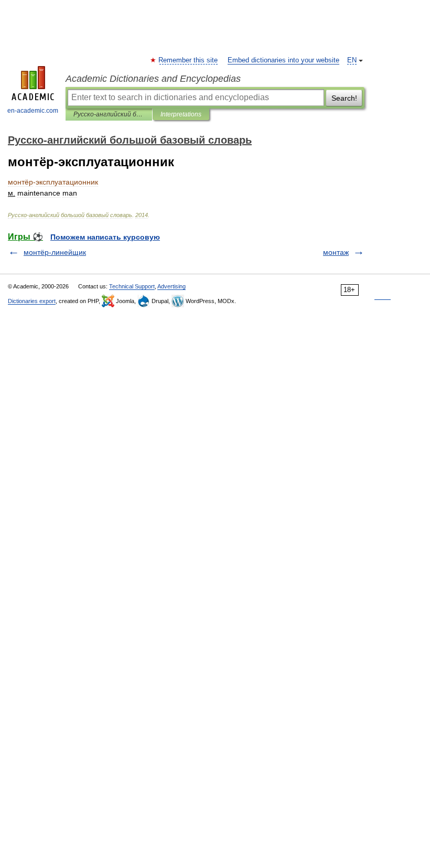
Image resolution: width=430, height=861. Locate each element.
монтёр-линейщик (55, 252)
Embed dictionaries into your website (283, 60)
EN (352, 60)
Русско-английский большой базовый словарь (108, 114)
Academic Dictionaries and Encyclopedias (153, 78)
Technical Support (132, 286)
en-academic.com (32, 110)
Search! (344, 98)
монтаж (336, 252)
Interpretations (180, 114)
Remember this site (188, 60)
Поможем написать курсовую (105, 237)
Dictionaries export (32, 301)
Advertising (171, 286)
